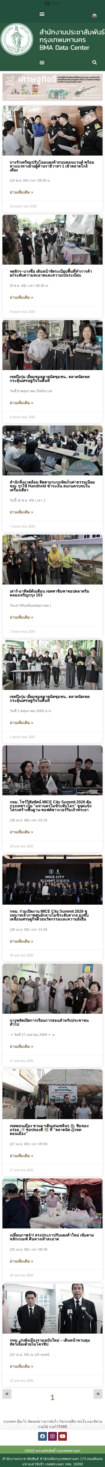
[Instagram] (52, 1436)
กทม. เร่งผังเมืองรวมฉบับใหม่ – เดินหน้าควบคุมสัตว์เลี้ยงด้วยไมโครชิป (50, 1342)
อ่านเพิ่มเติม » (21, 192)
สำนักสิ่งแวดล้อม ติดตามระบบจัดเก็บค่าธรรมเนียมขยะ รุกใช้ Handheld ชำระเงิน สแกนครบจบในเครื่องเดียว (52, 486)
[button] (42, 14)
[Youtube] (62, 1436)
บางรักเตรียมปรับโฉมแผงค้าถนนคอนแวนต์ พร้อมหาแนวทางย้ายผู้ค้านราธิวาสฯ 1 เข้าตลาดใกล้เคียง (52, 166)
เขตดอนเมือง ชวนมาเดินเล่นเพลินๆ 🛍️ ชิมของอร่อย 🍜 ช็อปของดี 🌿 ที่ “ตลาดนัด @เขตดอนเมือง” (49, 1130)
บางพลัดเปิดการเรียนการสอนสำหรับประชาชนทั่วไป (49, 1022)
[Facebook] (42, 1436)
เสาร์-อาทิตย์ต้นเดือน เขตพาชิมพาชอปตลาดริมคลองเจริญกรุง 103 (49, 593)
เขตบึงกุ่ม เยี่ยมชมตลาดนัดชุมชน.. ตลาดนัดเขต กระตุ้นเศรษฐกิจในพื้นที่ (50, 379)
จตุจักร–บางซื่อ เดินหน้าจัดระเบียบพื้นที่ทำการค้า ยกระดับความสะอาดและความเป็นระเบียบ (51, 273)
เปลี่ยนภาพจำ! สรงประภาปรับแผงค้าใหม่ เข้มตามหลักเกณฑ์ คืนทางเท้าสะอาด (52, 1237)
